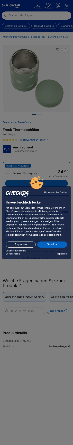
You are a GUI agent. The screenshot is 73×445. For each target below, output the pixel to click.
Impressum (62, 254)
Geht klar (52, 244)
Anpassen (21, 244)
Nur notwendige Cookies (55, 192)
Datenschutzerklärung (16, 251)
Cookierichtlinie (13, 254)
